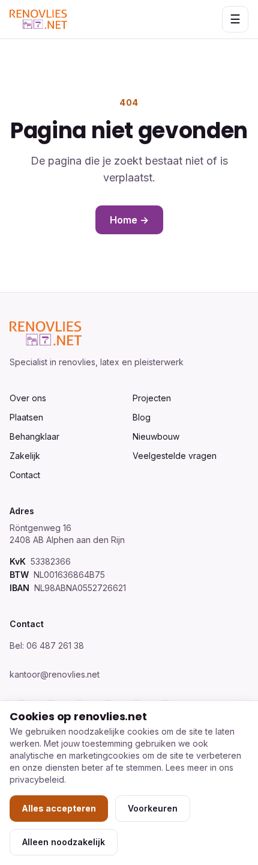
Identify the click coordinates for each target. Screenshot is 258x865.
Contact (25, 475)
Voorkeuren (153, 808)
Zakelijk (25, 456)
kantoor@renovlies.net (55, 674)
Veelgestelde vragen (175, 456)
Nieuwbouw (156, 436)
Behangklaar (34, 436)
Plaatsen (26, 417)
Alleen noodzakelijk (63, 842)
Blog (142, 417)
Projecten (152, 398)
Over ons (28, 398)
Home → (129, 220)
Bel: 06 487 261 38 (47, 645)
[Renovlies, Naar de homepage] (38, 19)
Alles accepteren (59, 808)
